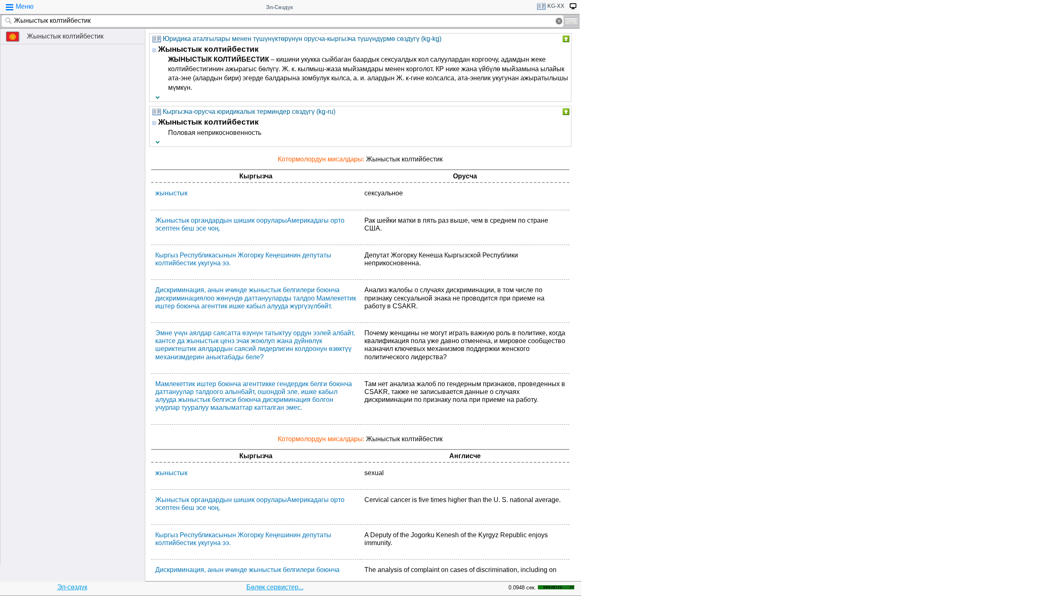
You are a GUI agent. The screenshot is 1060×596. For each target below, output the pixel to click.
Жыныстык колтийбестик (65, 36)
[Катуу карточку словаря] (565, 39)
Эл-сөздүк (72, 587)
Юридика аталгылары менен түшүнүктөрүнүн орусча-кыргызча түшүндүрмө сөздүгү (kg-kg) (302, 38)
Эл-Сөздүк (279, 7)
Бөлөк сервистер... (275, 587)
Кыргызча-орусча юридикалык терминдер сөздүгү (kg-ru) (249, 111)
